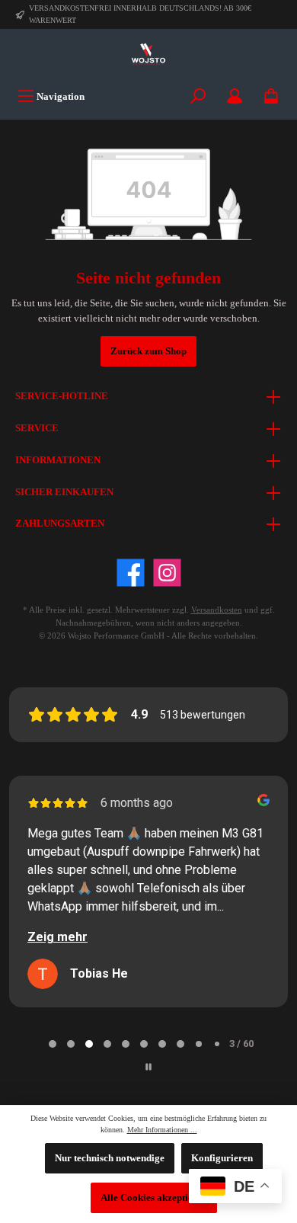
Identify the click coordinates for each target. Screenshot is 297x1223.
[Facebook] (130, 572)
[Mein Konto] (234, 96)
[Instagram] (167, 572)
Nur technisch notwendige (109, 1158)
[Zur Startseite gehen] (148, 55)
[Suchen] (198, 96)
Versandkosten (216, 609)
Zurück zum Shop (148, 351)
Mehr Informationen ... (162, 1129)
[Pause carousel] (148, 1066)
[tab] (52, 1044)
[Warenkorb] (271, 96)
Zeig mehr (57, 937)
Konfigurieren (222, 1158)
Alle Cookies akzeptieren (154, 1198)
